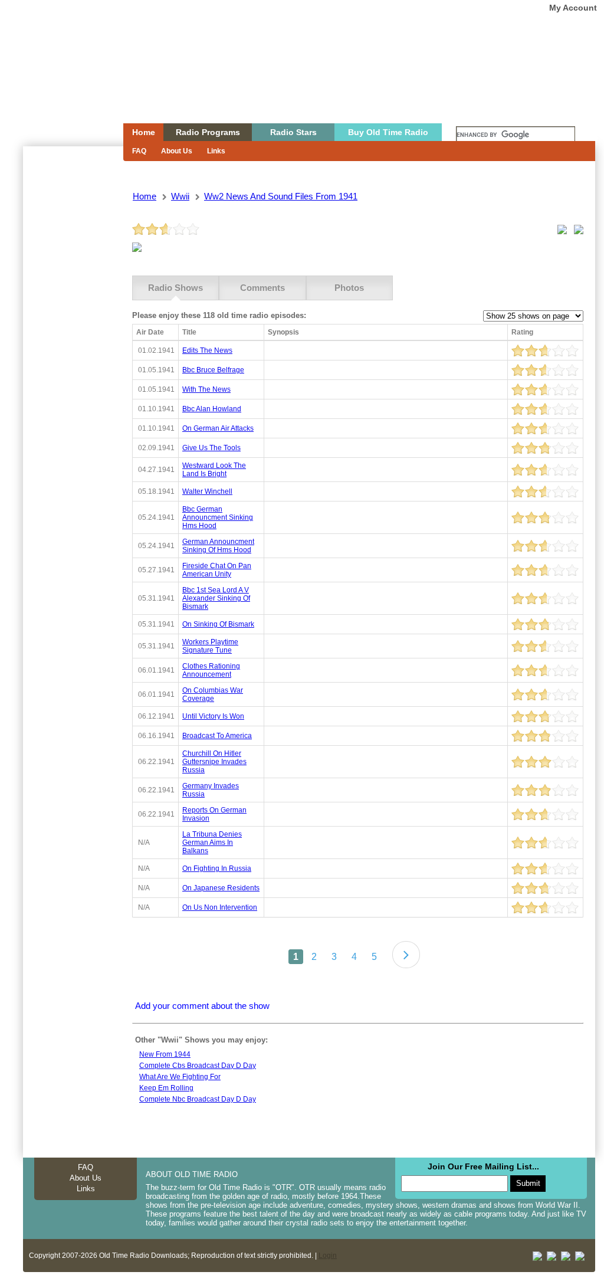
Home (64, 84)
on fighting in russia (216, 868)
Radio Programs (208, 132)
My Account (573, 7)
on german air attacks (218, 428)
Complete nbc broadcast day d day (197, 1099)
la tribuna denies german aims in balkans (212, 842)
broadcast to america (217, 736)
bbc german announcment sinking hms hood (217, 517)
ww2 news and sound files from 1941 (280, 196)
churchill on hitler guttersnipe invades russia (214, 761)
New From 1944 (165, 1054)
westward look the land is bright (214, 469)
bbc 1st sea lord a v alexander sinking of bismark (216, 598)
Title (189, 332)
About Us (176, 151)
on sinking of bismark (218, 624)
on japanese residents (221, 888)
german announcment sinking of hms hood (218, 545)
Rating (522, 332)
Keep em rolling (166, 1088)
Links (216, 151)
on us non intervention (219, 907)
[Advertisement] (72, 359)
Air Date (150, 332)
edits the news (207, 350)
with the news (206, 389)
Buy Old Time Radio (388, 132)
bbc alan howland (211, 409)
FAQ (139, 151)
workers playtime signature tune (210, 646)
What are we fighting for (180, 1077)
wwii (180, 196)
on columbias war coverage (212, 694)
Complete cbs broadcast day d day (197, 1065)
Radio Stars (293, 132)
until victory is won (213, 716)
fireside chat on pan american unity (216, 570)
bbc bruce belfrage (213, 370)
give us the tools (211, 448)
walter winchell (207, 491)
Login (328, 1255)
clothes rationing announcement (211, 670)
